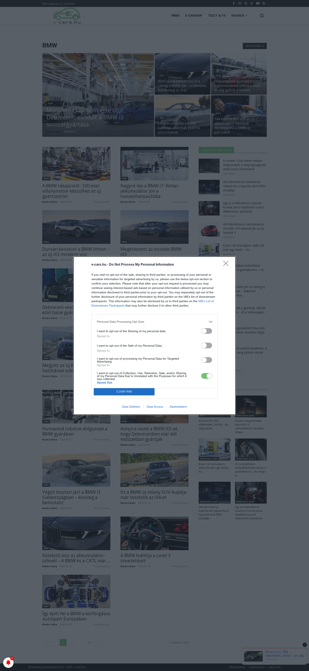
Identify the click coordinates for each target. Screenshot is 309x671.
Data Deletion (131, 406)
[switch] (206, 331)
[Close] (227, 265)
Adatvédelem (178, 406)
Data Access (155, 406)
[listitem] (154, 322)
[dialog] (154, 336)
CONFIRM (124, 391)
